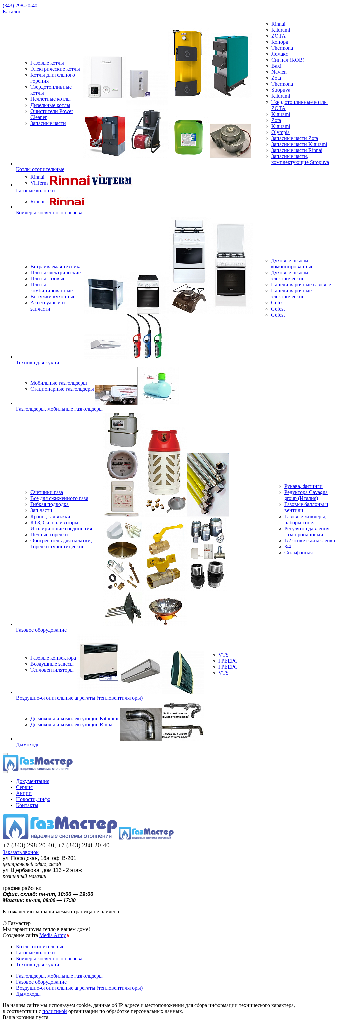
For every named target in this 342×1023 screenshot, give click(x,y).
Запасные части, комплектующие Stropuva (300, 159)
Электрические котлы (55, 69)
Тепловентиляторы (52, 670)
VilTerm (39, 183)
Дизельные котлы (50, 105)
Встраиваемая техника (56, 266)
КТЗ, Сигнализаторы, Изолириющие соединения (61, 525)
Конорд (279, 42)
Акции (24, 793)
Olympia (280, 132)
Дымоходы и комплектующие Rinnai (72, 724)
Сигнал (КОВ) (287, 60)
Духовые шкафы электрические (289, 275)
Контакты (27, 805)
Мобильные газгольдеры (58, 383)
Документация (32, 781)
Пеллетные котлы (50, 99)
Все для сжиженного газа (59, 498)
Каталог (12, 11)
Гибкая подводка (49, 504)
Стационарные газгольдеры (62, 389)
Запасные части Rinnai (296, 150)
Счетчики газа (46, 492)
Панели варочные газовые (301, 284)
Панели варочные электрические (291, 293)
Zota (276, 78)
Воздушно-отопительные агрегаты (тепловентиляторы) (79, 698)
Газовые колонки (35, 190)
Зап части (41, 510)
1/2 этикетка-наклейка (309, 540)
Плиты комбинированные (51, 287)
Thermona (282, 48)
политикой (54, 1011)
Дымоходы (28, 744)
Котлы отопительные (40, 169)
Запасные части (48, 123)
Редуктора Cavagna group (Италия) (306, 495)
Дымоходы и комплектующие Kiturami (74, 718)
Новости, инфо (33, 799)
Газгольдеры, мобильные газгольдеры (59, 409)
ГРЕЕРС (228, 661)
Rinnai (278, 24)
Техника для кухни (37, 362)
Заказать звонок (21, 852)
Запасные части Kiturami (299, 144)
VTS (223, 655)
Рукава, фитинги (303, 486)
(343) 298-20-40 (20, 5)
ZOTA (278, 36)
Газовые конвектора (53, 658)
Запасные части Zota (294, 138)
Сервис (24, 787)
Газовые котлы (47, 63)
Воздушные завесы (52, 664)
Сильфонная (298, 552)
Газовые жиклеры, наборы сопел (305, 519)
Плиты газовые (47, 278)
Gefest (278, 302)
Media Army (52, 935)
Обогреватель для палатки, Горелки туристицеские (61, 543)
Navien (279, 72)
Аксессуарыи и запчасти (47, 306)
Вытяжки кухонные (52, 296)
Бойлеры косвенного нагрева (49, 212)
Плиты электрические (55, 272)
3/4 (287, 546)
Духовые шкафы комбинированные (292, 263)
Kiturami (280, 30)
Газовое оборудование (41, 630)
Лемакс (279, 54)
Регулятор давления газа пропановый (306, 531)
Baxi (276, 66)
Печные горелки (49, 534)
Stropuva (280, 90)
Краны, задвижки (50, 516)
